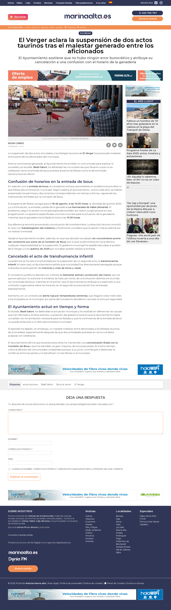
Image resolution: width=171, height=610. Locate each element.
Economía (90, 521)
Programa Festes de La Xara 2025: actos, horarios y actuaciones (143, 153)
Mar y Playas (91, 527)
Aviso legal (53, 583)
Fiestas (89, 524)
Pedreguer (121, 536)
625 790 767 (149, 13)
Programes (70, 27)
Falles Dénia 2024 (148, 516)
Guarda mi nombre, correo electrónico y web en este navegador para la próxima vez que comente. (67, 469)
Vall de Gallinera (123, 550)
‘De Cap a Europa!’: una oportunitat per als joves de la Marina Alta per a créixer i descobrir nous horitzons (142, 209)
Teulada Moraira (123, 547)
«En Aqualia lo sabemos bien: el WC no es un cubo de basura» (143, 179)
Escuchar (20, 16)
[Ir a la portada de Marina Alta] (87, 16)
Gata (118, 524)
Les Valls (120, 527)
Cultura (28, 27)
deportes (44, 27)
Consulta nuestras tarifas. (20, 535)
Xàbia (118, 552)
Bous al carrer (63, 384)
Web (10, 459)
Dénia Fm (36, 27)
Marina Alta (121, 530)
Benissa (119, 516)
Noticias (91, 511)
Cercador (82, 27)
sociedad (59, 27)
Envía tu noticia (148, 18)
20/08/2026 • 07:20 (16, 146)
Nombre (13, 439)
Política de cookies (92, 583)
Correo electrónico (20, 449)
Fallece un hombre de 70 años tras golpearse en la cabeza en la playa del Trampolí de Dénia (142, 126)
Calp (118, 519)
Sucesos (89, 538)
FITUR (143, 519)
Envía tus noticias (135, 583)
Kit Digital (35, 542)
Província (90, 536)
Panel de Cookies (116, 583)
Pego (118, 538)
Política (52, 27)
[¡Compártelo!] (108, 145)
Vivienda (89, 541)
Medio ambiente (93, 530)
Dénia (118, 521)
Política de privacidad (71, 583)
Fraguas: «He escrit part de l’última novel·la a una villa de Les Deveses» (143, 238)
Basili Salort (47, 384)
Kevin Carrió (16, 143)
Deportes (90, 519)
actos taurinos (30, 384)
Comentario (15, 410)
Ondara (119, 533)
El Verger (80, 384)
